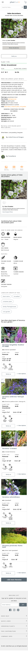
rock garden (23, 106)
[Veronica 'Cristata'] (14, 451)
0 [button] (25, 1)
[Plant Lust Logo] (14, 2)
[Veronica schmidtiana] (14, 500)
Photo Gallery (6, 170)
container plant (15, 106)
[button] (22, 7)
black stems (7, 106)
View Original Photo (7, 212)
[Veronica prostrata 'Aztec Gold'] (14, 549)
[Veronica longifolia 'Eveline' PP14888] (14, 349)
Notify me (14, 56)
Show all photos (14, 48)
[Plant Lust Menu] (3, 2)
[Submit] (25, 7)
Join (23, 605)
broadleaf (17, 296)
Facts (14, 169)
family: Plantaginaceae (9, 306)
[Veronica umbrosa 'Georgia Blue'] (14, 401)
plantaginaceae (12, 99)
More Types (21, 170)
